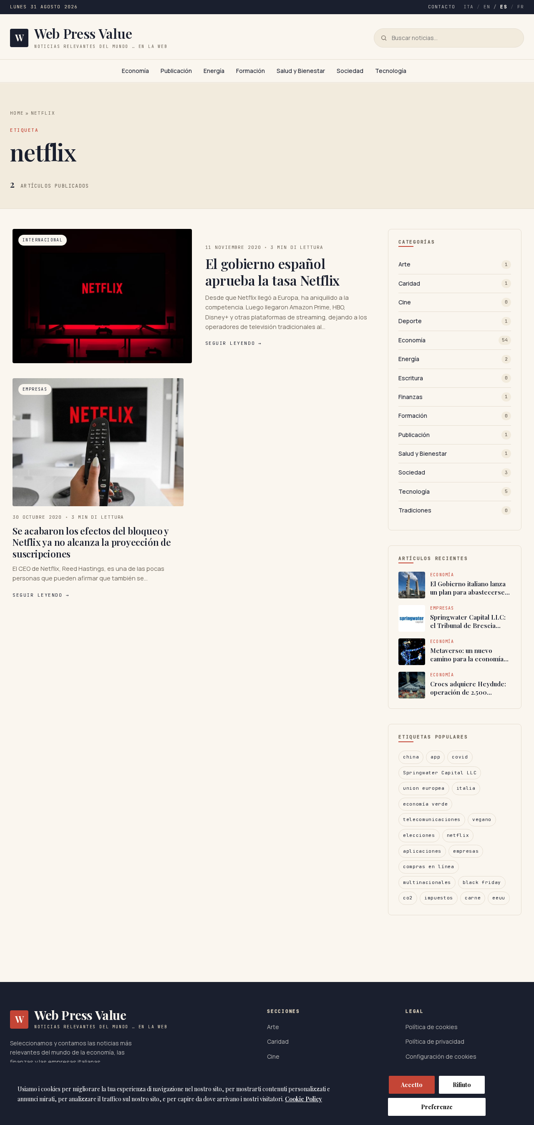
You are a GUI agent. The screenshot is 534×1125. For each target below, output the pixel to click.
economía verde (425, 804)
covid (460, 757)
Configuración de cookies (441, 1056)
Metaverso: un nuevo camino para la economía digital (467, 655)
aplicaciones (422, 851)
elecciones (419, 835)
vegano (481, 819)
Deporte (453, 321)
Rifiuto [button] (462, 1085)
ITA (468, 7)
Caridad (453, 283)
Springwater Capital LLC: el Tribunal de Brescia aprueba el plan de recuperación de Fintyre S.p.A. (468, 621)
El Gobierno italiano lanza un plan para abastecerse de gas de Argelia (468, 588)
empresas (466, 851)
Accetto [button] (412, 1085)
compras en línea (428, 866)
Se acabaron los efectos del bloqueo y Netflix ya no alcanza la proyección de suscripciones (92, 542)
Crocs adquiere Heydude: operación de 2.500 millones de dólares (468, 688)
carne (473, 898)
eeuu (498, 898)
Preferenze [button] (437, 1107)
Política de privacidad (435, 1041)
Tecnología (390, 71)
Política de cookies (432, 1027)
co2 (408, 898)
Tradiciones (453, 510)
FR (520, 7)
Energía (214, 71)
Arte (453, 264)
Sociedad (350, 71)
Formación (250, 71)
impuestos (438, 898)
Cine (453, 302)
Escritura (453, 378)
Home (17, 113)
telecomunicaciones (432, 819)
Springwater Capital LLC (439, 773)
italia (466, 788)
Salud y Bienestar (301, 71)
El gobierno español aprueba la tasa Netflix (272, 271)
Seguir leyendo (233, 343)
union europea (424, 788)
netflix (458, 835)
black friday (482, 882)
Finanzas (453, 397)
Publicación (176, 71)
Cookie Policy (303, 1099)
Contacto (441, 7)
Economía (135, 71)
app (435, 757)
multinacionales (427, 882)
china (411, 757)
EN (487, 7)
